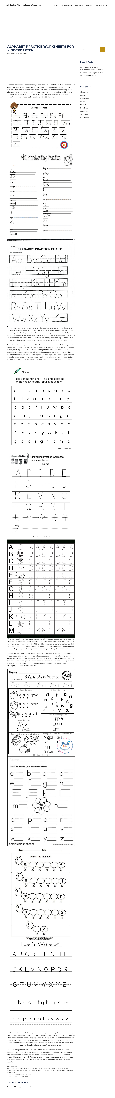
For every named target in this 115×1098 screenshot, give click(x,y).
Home (56, 5)
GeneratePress (75, 1094)
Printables (84, 111)
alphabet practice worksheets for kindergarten (24, 1068)
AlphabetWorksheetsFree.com (24, 5)
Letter (82, 101)
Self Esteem (85, 114)
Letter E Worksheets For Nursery (20, 1074)
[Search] (102, 49)
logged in (21, 1087)
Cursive (89, 5)
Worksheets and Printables (72, 5)
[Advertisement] (57, 23)
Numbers (84, 108)
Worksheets (13, 1066)
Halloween (84, 98)
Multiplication (101, 5)
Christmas (84, 92)
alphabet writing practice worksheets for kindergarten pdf (36, 1070)
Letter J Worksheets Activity (18, 1076)
